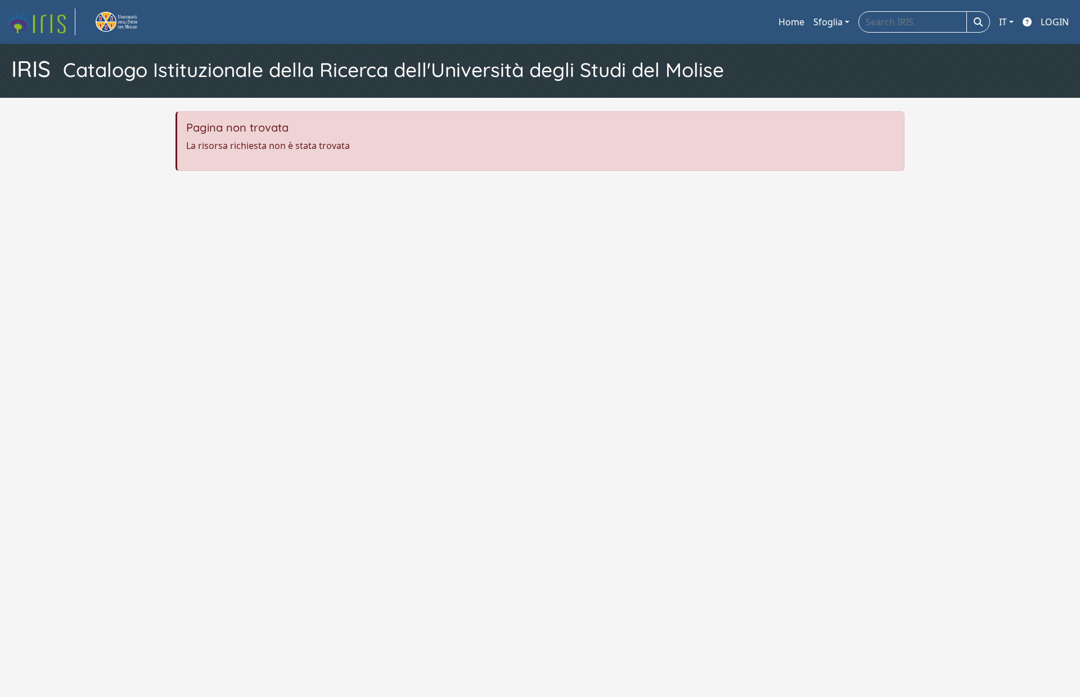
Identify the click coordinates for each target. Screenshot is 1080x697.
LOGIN (1055, 22)
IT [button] (1003, 22)
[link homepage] (41, 21)
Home (791, 22)
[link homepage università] (129, 21)
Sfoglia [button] (828, 22)
